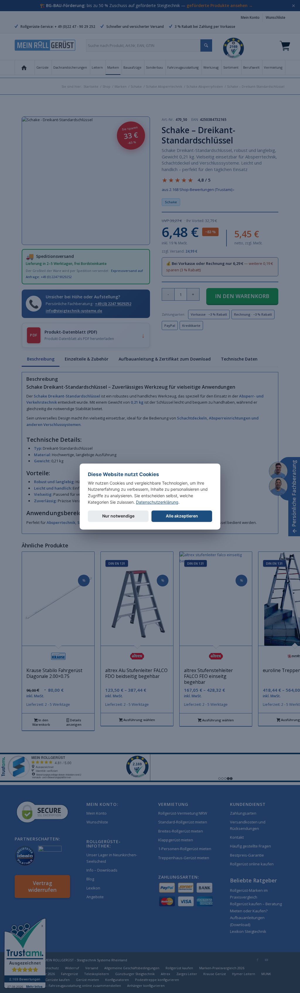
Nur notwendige (118, 516)
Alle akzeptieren (182, 516)
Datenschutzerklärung (157, 502)
